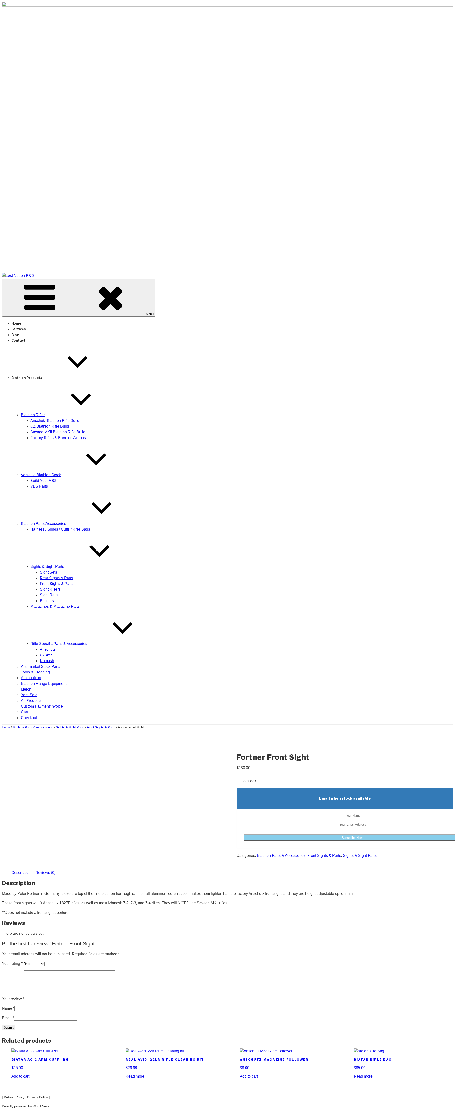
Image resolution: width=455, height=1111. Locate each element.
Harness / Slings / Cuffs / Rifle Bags (60, 529)
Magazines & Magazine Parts (55, 606)
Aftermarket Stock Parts (40, 666)
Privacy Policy (37, 1097)
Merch (26, 689)
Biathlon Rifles (33, 415)
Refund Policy (14, 1097)
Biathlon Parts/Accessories (43, 524)
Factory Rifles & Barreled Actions (58, 438)
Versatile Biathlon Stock (41, 475)
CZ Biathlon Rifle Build (49, 426)
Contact (18, 340)
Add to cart (20, 1076)
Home (16, 323)
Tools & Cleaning (35, 672)
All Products (31, 701)
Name (8, 1008)
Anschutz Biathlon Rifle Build (54, 421)
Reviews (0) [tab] (45, 873)
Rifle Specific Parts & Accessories (58, 644)
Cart (24, 712)
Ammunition (31, 678)
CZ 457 (46, 655)
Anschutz (47, 649)
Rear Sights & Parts (56, 578)
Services (18, 329)
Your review (13, 999)
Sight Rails (49, 595)
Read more (135, 1076)
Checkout (29, 718)
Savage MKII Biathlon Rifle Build (57, 432)
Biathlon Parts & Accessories (33, 727)
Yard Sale (29, 695)
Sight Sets (48, 572)
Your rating (12, 964)
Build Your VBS (43, 481)
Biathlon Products (26, 378)
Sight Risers (50, 589)
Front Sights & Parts (56, 584)
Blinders (47, 601)
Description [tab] (21, 873)
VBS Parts (39, 486)
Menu (150, 314)
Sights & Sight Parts (47, 567)
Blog (15, 335)
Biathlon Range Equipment (43, 684)
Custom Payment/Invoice (42, 706)
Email (8, 1018)
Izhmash (47, 661)
